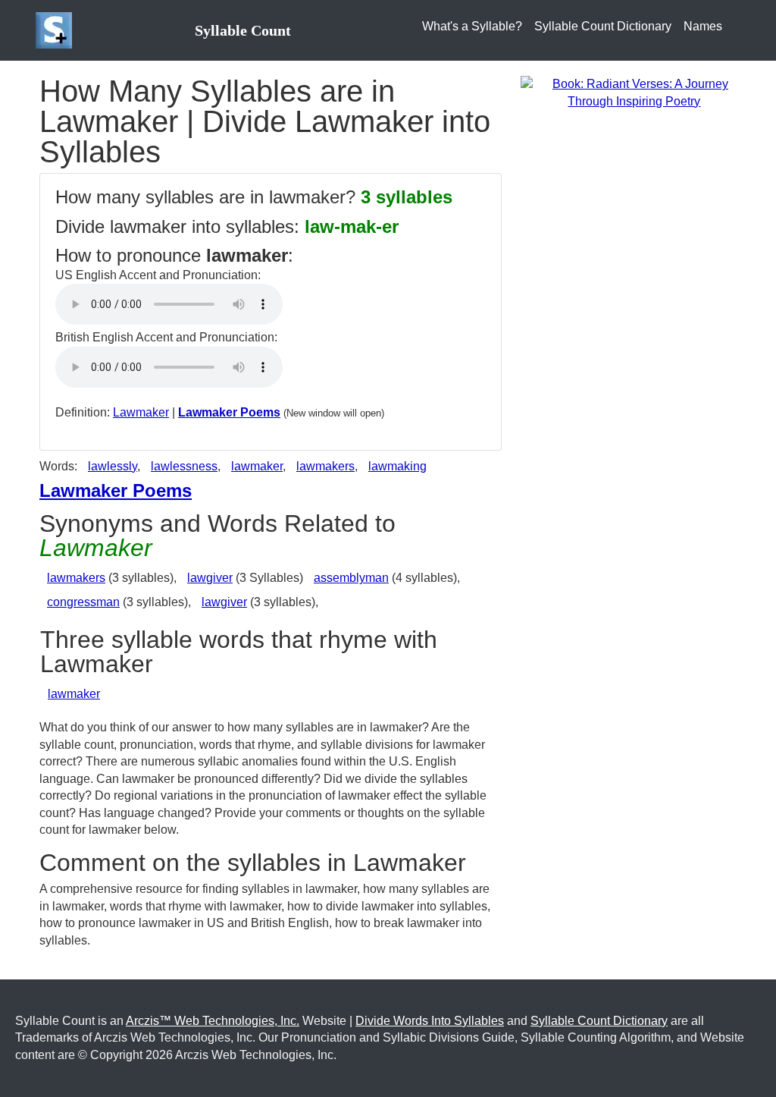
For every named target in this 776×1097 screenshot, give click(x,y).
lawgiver (210, 577)
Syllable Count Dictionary (602, 26)
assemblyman (351, 577)
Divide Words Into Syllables (429, 1020)
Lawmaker (141, 412)
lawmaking (397, 466)
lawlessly (112, 466)
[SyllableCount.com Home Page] (57, 30)
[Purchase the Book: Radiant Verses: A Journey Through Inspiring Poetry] (634, 92)
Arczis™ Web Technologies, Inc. (212, 1020)
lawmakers (325, 466)
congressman (83, 602)
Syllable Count (243, 30)
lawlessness (184, 466)
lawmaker (257, 466)
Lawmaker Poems (229, 412)
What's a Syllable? (472, 26)
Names (703, 26)
